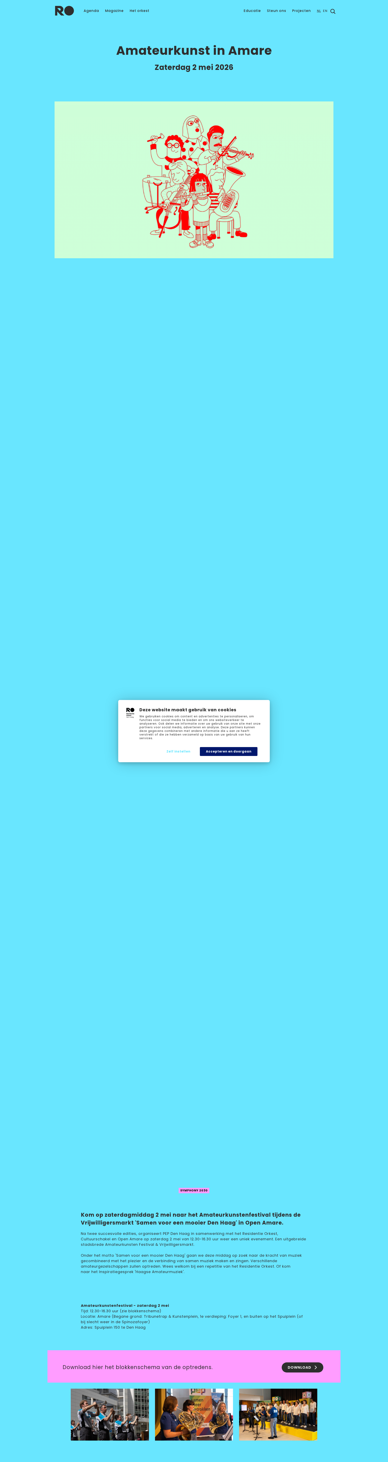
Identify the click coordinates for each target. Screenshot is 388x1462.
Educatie (252, 10)
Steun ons (276, 10)
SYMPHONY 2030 (194, 1190)
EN (325, 11)
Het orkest (139, 10)
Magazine (114, 10)
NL (319, 11)
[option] (325, 12)
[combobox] (319, 12)
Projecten (301, 10)
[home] (64, 10)
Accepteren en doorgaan (228, 751)
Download (299, 1367)
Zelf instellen (178, 751)
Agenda (91, 10)
